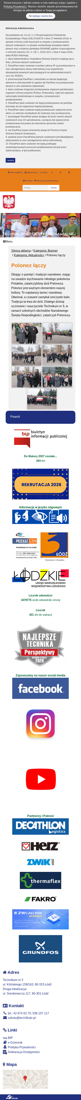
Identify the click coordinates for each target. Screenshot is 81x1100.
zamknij (10, 160)
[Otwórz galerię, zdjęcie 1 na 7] (26, 333)
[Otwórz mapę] (25, 1079)
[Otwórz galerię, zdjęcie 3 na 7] (26, 355)
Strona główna (16, 172)
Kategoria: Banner (45, 250)
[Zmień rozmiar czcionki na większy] (60, 172)
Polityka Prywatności (21, 1047)
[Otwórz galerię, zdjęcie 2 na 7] (57, 333)
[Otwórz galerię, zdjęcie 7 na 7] (42, 398)
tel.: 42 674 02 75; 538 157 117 (28, 1013)
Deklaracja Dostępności (23, 1052)
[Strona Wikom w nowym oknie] (12, 1097)
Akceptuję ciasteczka (40, 16)
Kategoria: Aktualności (29, 255)
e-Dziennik (14, 1042)
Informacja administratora (47, 181)
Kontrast (29, 181)
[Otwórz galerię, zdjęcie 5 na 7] (26, 377)
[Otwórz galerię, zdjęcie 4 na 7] (57, 355)
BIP (10, 1037)
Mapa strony (32, 172)
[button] (76, 225)
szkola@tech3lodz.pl (21, 1017)
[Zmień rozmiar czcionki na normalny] (52, 172)
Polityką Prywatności (15, 6)
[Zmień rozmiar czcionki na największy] (69, 172)
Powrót (15, 416)
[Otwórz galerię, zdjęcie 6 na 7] (57, 377)
